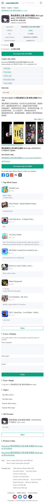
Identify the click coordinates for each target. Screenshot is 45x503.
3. (7, 76)
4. (9, 79)
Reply (22, 374)
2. (7, 72)
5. (7, 83)
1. (6, 68)
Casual (31, 30)
